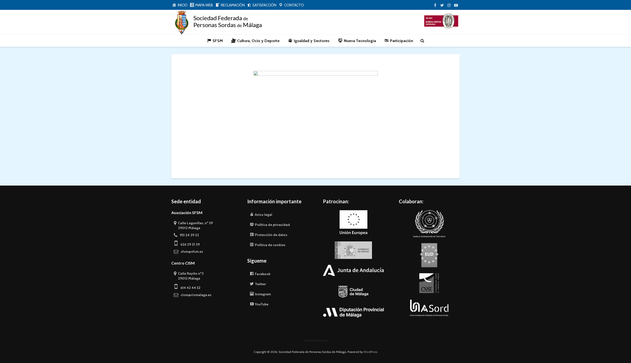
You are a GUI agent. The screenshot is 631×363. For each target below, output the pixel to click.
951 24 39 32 (188, 235)
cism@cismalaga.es (194, 295)
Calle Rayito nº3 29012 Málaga (189, 276)
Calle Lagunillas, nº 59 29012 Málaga (193, 225)
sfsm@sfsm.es (190, 251)
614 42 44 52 (188, 287)
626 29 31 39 (188, 244)
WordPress (370, 352)
